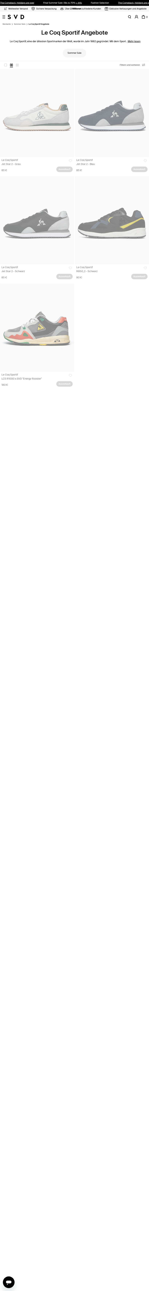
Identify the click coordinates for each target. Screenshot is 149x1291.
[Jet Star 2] (37, 113)
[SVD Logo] (16, 17)
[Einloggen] (136, 17)
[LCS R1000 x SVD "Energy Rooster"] (37, 327)
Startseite (7, 24)
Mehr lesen (134, 41)
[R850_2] (112, 220)
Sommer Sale (19, 24)
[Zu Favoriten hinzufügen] (70, 161)
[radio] (6, 65)
